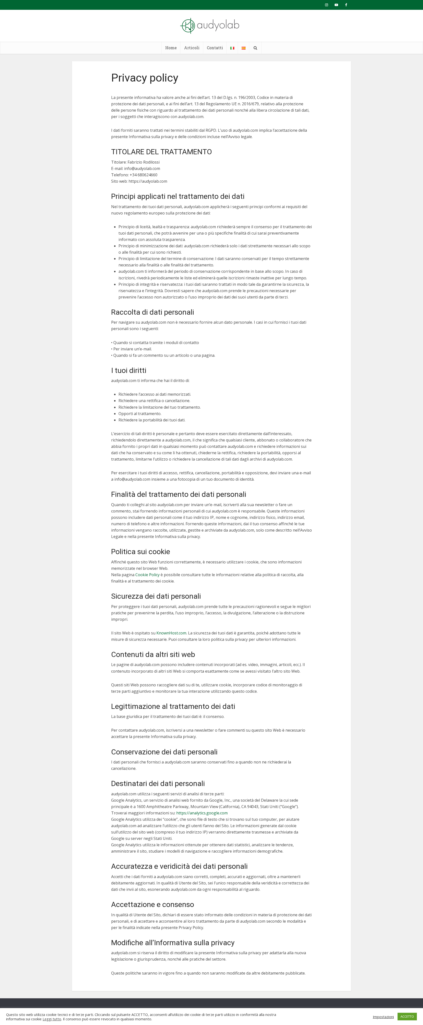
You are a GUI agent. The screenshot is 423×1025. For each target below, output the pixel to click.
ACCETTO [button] (407, 1016)
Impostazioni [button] (383, 1016)
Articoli (192, 47)
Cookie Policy (147, 574)
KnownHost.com (171, 633)
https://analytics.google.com (202, 813)
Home (171, 47)
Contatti (215, 47)
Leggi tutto (52, 1019)
